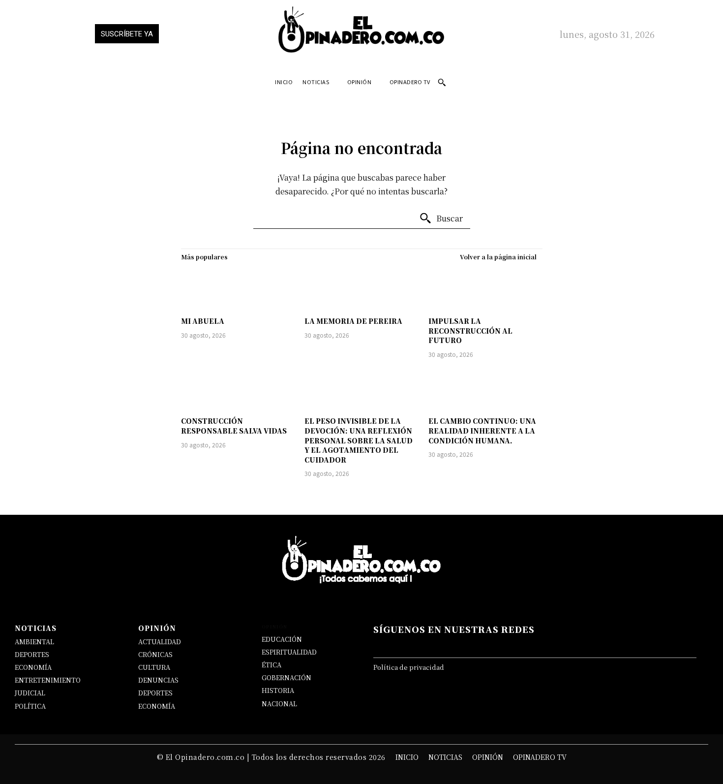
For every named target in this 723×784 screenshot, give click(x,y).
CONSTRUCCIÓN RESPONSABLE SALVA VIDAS (234, 426)
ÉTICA (271, 664)
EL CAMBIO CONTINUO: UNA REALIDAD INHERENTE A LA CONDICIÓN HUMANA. (482, 430)
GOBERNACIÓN (286, 677)
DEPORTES (32, 654)
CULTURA (154, 667)
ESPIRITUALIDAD (289, 652)
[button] (442, 82)
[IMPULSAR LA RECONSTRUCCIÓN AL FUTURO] (485, 289)
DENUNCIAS (158, 680)
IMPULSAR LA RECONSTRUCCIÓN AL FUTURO (470, 330)
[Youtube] (575, 645)
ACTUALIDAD (159, 641)
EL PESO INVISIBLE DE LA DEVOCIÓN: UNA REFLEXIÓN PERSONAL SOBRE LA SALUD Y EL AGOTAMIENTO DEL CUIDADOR (358, 440)
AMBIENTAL (34, 641)
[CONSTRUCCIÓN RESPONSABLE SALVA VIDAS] (238, 389)
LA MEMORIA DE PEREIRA (353, 321)
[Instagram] (489, 645)
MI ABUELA (202, 321)
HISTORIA (278, 690)
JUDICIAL (30, 692)
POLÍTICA (30, 706)
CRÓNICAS (155, 654)
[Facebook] (404, 645)
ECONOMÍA (33, 667)
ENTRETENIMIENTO (48, 680)
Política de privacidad (408, 667)
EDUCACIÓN (282, 639)
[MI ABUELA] (238, 289)
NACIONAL (279, 703)
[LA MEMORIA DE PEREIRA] (361, 289)
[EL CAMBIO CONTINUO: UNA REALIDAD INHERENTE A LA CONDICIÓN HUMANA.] (485, 389)
